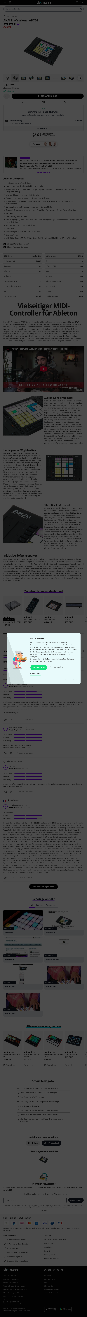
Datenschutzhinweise (71, 680)
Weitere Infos (35, 674)
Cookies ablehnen (57, 667)
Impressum (59, 680)
